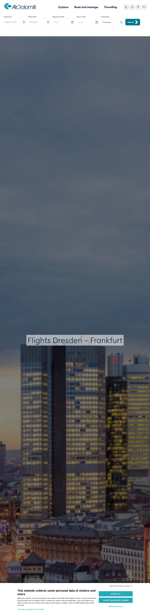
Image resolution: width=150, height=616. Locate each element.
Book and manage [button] (86, 7)
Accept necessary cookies (115, 600)
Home (6, 31)
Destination (32, 17)
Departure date (58, 17)
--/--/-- (56, 22)
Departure (7, 17)
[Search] (132, 7)
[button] (112, 22)
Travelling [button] (110, 7)
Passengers (105, 17)
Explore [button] (63, 7)
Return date (81, 17)
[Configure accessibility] (138, 7)
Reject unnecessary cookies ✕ (120, 586)
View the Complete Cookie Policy (31, 609)
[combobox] (29, 22)
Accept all (116, 594)
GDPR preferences (115, 606)
